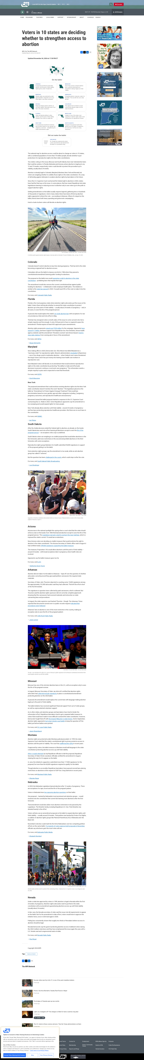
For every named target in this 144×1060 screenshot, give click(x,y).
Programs (29, 17)
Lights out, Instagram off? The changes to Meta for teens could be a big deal (56, 1012)
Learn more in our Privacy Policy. (39, 1050)
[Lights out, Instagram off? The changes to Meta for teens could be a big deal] (27, 1014)
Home (22, 17)
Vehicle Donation (100, 1049)
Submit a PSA (99, 1045)
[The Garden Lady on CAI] (109, 56)
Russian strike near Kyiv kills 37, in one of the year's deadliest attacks (54, 980)
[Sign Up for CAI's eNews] (109, 84)
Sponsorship (71, 17)
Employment (85, 1041)
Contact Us (72, 1041)
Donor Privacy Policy (61, 1049)
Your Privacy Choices (46, 1055)
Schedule (90, 17)
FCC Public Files (113, 1049)
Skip (32, 1055)
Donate (119, 4)
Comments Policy (60, 1045)
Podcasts (111, 1041)
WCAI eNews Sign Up (101, 1041)
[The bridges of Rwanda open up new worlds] (27, 1004)
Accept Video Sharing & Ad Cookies (14, 1055)
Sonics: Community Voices (87, 1045)
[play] (22, 12)
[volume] (27, 12)
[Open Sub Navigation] (34, 17)
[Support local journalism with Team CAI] (109, 33)
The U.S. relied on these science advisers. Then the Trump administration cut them (57, 1024)
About (82, 17)
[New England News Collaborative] (109, 112)
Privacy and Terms (61, 1041)
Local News (50, 17)
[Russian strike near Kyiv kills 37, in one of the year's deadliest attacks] (27, 982)
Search (98, 17)
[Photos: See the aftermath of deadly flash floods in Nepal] (27, 993)
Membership (72, 1045)
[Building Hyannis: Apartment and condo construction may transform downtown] (109, 137)
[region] (30, 1042)
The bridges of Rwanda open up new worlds (46, 1001)
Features (39, 17)
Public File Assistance (114, 1045)
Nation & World (31, 954)
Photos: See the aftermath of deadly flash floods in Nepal (50, 990)
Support (60, 17)
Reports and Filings (74, 1049)
